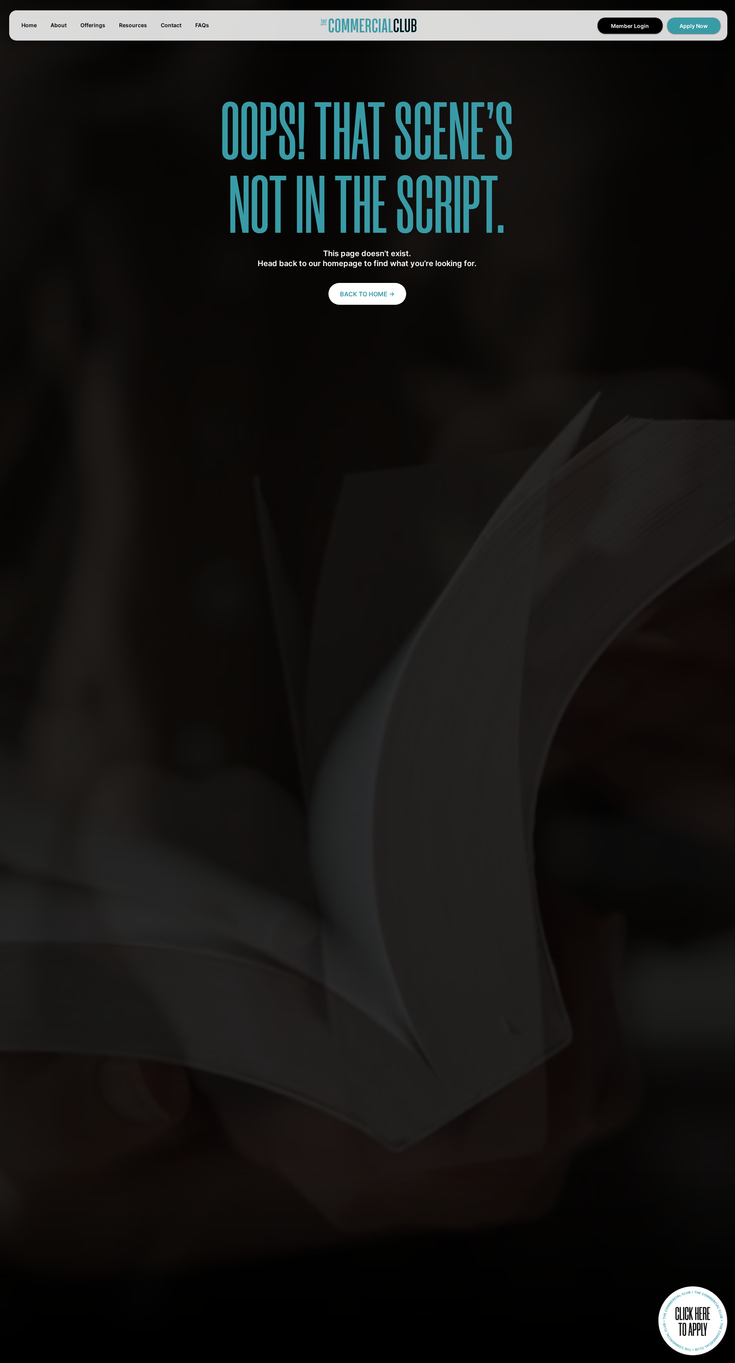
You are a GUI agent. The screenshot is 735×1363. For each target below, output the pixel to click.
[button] (693, 26)
